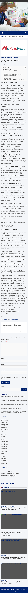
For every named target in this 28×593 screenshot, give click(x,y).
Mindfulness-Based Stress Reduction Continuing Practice (13, 73)
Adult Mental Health (6, 69)
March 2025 (3, 439)
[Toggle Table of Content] (24, 67)
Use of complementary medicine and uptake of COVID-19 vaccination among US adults (13, 558)
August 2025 (4, 431)
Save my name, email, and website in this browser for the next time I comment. (13, 378)
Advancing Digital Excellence (8, 483)
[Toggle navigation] (2, 33)
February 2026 (4, 420)
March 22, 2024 (4, 64)
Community (6, 319)
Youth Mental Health (7, 78)
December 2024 (4, 444)
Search (2, 386)
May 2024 (3, 456)
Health (10, 319)
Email (2, 364)
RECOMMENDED (5, 487)
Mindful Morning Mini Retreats (10, 75)
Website (3, 370)
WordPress (18, 591)
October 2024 (4, 448)
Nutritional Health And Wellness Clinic (10, 57)
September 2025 (5, 429)
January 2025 (4, 443)
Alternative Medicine (6, 470)
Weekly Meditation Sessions (9, 76)
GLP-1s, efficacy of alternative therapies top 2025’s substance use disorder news (14, 508)
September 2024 (5, 450)
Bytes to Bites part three (19, 331)
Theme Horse (23, 589)
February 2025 (4, 441)
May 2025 (3, 436)
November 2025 (4, 426)
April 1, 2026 (3, 535)
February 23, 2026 (4, 583)
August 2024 (4, 451)
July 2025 (3, 432)
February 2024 (4, 461)
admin (9, 64)
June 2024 (3, 455)
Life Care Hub (11, 589)
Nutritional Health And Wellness (8, 475)
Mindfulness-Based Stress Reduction (11, 70)
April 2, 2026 (3, 510)
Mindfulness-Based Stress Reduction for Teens (13, 74)
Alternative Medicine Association (9, 471)
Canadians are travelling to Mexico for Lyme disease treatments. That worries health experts (13, 325)
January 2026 (4, 422)
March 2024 (4, 460)
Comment (4, 341)
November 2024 (4, 446)
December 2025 (4, 424)
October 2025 (4, 427)
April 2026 (3, 419)
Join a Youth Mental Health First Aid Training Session (14, 79)
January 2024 (4, 463)
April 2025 (3, 438)
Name (3, 358)
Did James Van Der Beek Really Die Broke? (11, 408)
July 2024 (3, 453)
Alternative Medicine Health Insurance (10, 473)
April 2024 (3, 458)
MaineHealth (15, 319)
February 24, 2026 (4, 560)
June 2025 (3, 434)
